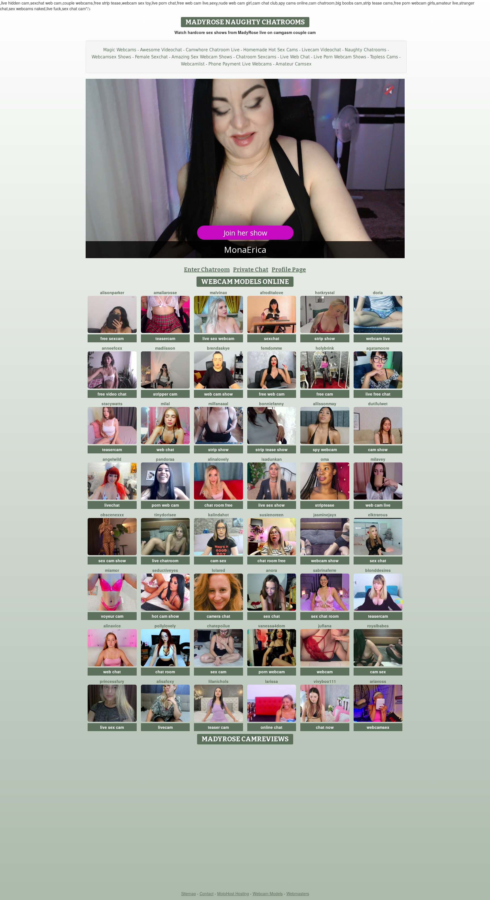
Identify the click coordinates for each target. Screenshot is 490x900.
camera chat (218, 616)
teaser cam (218, 727)
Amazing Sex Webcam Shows (202, 57)
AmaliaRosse (165, 292)
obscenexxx (112, 514)
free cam (324, 394)
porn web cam (165, 505)
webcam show (325, 560)
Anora (271, 570)
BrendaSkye (218, 348)
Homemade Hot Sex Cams (270, 49)
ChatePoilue (218, 626)
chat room (165, 671)
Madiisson (165, 348)
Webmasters (297, 893)
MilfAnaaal (218, 403)
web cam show (218, 394)
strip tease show (271, 449)
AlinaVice (112, 626)
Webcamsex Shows (111, 57)
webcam (325, 671)
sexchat (271, 338)
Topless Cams (384, 57)
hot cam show (165, 616)
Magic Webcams (119, 49)
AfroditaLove (271, 292)
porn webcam (272, 671)
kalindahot (218, 514)
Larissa (271, 681)
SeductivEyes (165, 570)
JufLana (324, 626)
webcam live (378, 338)
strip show (324, 338)
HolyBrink (325, 348)
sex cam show (112, 560)
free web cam (271, 394)
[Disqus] (245, 818)
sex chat (378, 560)
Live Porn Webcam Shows (340, 57)
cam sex (218, 560)
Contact (207, 893)
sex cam (218, 671)
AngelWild (112, 459)
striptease (324, 505)
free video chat (112, 394)
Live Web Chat (295, 57)
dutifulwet (378, 403)
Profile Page (289, 269)
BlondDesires (378, 570)
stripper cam (165, 394)
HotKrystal (325, 292)
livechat (112, 505)
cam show (378, 449)
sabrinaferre (324, 570)
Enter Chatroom (207, 269)
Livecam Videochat (321, 49)
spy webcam (325, 449)
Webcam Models (268, 893)
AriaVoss (378, 681)
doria (378, 292)
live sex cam (112, 727)
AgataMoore (377, 348)
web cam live (378, 505)
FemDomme (271, 348)
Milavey (378, 459)
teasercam (165, 338)
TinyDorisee (165, 514)
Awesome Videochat (161, 49)
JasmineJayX (324, 514)
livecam (165, 727)
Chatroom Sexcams (256, 57)
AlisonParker (112, 292)
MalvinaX (218, 292)
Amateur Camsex (294, 64)
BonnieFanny (271, 403)
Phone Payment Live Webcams (240, 64)
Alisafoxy (165, 681)
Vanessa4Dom (271, 626)
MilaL (165, 403)
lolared (218, 570)
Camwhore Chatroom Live (213, 49)
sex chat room (325, 616)
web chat (165, 449)
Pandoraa (165, 459)
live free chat (378, 394)
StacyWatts (112, 403)
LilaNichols (218, 681)
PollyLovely (165, 626)
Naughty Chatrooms (365, 49)
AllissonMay (324, 403)
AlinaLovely (218, 459)
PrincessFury (112, 681)
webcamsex (378, 727)
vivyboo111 (325, 681)
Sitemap (188, 893)
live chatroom (165, 560)
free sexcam (112, 338)
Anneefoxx (112, 348)
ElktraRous (378, 514)
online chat (271, 727)
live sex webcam (218, 338)
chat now (325, 727)
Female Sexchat (151, 57)
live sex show (271, 505)
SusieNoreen (271, 514)
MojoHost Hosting (233, 893)
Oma (325, 459)
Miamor (112, 570)
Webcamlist (193, 64)
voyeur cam (112, 616)
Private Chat (250, 269)
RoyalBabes (378, 626)
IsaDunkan (271, 459)
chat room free (218, 505)
